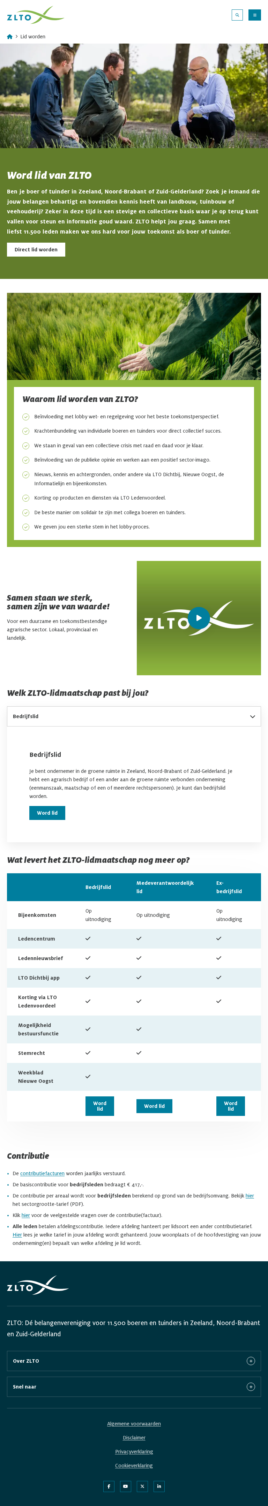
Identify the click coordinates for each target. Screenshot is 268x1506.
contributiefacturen (42, 1173)
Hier (17, 1235)
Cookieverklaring (134, 1465)
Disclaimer (134, 1437)
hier (250, 1196)
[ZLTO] (36, 15)
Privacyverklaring (134, 1451)
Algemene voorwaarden (134, 1424)
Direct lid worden (40, 249)
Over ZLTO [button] (26, 1361)
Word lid (47, 813)
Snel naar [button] (24, 1387)
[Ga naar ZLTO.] (10, 36)
